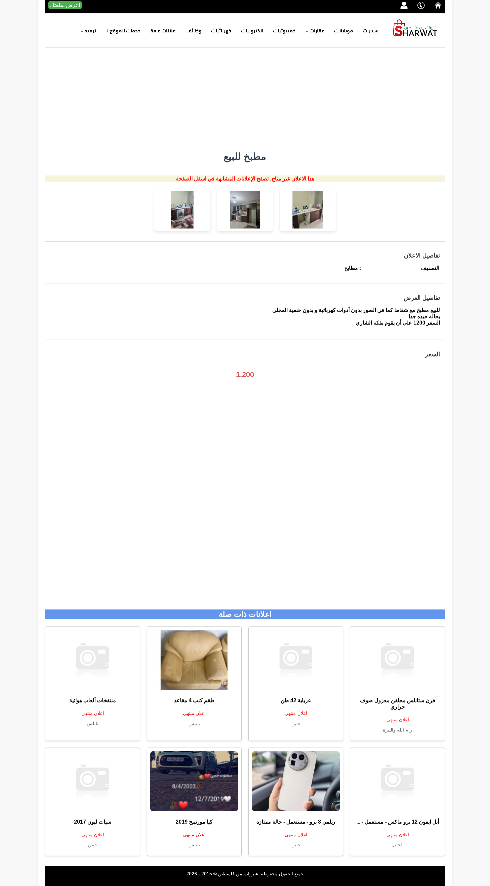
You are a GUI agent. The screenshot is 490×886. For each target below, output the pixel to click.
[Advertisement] (245, 97)
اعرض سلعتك (65, 5)
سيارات (371, 30)
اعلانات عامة (164, 30)
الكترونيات (252, 30)
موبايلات (343, 30)
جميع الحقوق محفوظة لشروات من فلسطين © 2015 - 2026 (245, 873)
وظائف (194, 30)
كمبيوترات (284, 30)
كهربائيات (221, 30)
